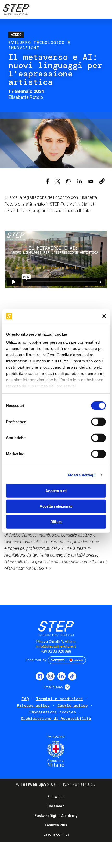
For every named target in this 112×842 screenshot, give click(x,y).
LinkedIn (61, 676)
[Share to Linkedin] (79, 181)
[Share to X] (58, 181)
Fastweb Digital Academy (56, 816)
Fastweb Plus (56, 825)
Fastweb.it (56, 797)
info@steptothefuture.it (56, 646)
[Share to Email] (90, 181)
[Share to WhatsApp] (68, 181)
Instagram (50, 676)
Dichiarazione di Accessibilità (56, 718)
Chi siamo (56, 806)
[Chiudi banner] (104, 316)
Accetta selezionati (56, 506)
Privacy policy (33, 705)
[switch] (98, 421)
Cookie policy (72, 705)
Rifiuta (56, 521)
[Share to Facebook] (47, 181)
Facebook (40, 676)
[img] (15, 10)
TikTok (72, 676)
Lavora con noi (56, 834)
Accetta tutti (55, 490)
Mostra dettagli (82, 475)
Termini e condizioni (59, 698)
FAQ (25, 698)
